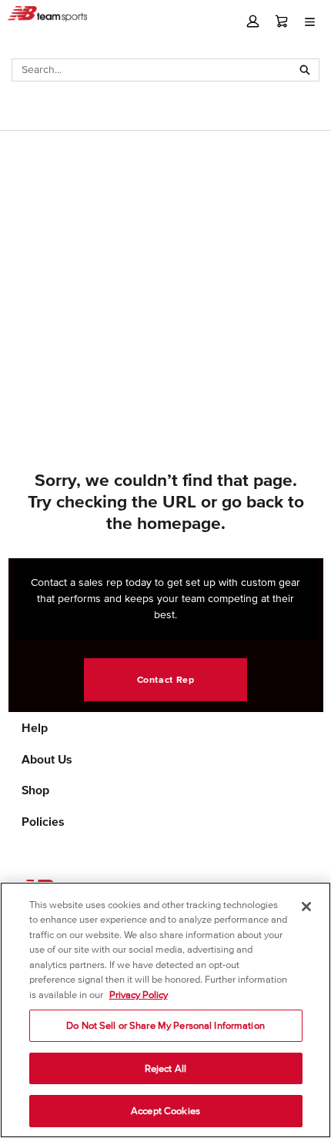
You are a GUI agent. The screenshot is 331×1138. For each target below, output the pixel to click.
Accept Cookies (165, 1110)
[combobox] (152, 70)
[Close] (306, 906)
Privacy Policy (138, 994)
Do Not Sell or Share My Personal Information (165, 1025)
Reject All (165, 1068)
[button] (253, 21)
